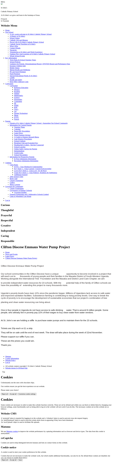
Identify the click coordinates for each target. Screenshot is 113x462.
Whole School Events (17, 56)
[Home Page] (2, 4)
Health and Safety (16, 80)
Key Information (11, 58)
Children (8, 163)
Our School (9, 32)
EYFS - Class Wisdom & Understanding (28, 167)
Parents (7, 121)
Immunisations (19, 151)
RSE (15, 107)
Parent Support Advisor (22, 135)
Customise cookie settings (27, 394)
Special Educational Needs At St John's (23, 76)
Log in (7, 200)
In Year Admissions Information (25, 159)
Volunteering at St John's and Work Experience (26, 52)
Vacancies (13, 50)
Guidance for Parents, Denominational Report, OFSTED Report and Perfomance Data (40, 64)
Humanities (18, 99)
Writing (16, 93)
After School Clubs (16, 177)
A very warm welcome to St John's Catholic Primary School (31, 34)
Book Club (13, 179)
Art (15, 111)
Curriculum (9, 84)
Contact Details (15, 48)
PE (15, 103)
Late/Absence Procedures (23, 139)
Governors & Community (14, 186)
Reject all (5, 394)
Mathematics (18, 95)
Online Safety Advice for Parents (25, 149)
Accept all (13, 394)
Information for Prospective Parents (22, 157)
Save (20, 460)
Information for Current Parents (21, 125)
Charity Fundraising (17, 188)
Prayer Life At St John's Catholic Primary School (27, 42)
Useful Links (18, 153)
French (16, 119)
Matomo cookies (12, 431)
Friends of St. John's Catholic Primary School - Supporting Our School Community (39, 123)
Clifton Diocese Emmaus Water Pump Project (21, 258)
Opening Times (19, 127)
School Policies (15, 62)
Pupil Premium (15, 74)
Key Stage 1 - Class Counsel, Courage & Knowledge (32, 169)
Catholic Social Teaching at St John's (22, 44)
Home (7, 30)
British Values (14, 68)
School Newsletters (21, 155)
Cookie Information (12, 358)
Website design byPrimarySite (16, 368)
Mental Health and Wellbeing (20, 70)
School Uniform (19, 141)
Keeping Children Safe (18, 66)
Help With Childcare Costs (19, 82)
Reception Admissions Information (26, 161)
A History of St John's (17, 36)
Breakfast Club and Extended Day (26, 143)
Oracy (16, 109)
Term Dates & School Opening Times (23, 60)
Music (16, 115)
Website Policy (10, 360)
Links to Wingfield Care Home (20, 196)
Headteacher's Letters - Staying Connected (29, 145)
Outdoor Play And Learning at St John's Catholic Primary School (32, 54)
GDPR (12, 78)
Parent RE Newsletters (22, 131)
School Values (15, 38)
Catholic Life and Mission (19, 40)
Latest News (18, 133)
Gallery (12, 182)
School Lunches (19, 147)
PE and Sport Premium (18, 72)
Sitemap (8, 356)
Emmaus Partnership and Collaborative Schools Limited (29, 194)
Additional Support (20, 175)
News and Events (11, 254)
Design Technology (21, 113)
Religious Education (21, 88)
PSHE (16, 105)
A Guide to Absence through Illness (26, 137)
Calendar (17, 129)
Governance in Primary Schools (21, 190)
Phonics (17, 90)
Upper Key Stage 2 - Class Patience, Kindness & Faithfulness (35, 173)
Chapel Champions (16, 181)
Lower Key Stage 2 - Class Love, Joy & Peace (30, 171)
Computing (18, 101)
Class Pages (14, 165)
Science (17, 97)
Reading (17, 92)
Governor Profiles (20, 192)
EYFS (16, 117)
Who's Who (14, 46)
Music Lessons (15, 184)
